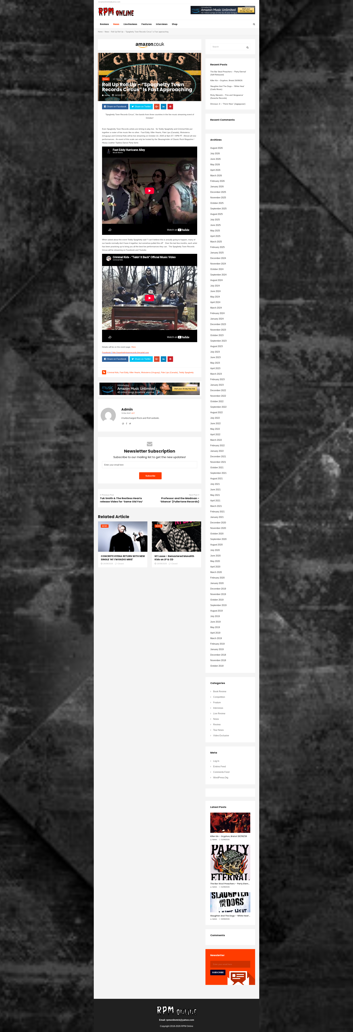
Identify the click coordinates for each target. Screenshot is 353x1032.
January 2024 (217, 319)
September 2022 (218, 407)
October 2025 (217, 203)
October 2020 (217, 533)
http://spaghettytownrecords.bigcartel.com (130, 352)
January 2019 (217, 649)
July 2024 (215, 286)
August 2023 (216, 346)
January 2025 (217, 252)
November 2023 (218, 330)
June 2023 (215, 357)
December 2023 (218, 324)
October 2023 (217, 335)
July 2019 (215, 616)
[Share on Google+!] (157, 106)
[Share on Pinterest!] (170, 106)
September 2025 (218, 208)
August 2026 (216, 148)
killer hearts (134, 372)
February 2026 (217, 181)
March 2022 (216, 440)
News (116, 24)
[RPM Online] (116, 12)
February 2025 (217, 247)
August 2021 (216, 478)
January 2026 (217, 186)
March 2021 (216, 506)
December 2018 (218, 655)
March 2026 (216, 175)
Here (133, 347)
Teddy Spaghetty (186, 372)
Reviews (104, 24)
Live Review (219, 713)
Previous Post (108, 495)
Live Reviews (130, 24)
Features (146, 24)
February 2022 (217, 445)
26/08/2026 (108, 563)
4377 (133, 413)
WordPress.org (220, 777)
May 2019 (215, 627)
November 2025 (218, 197)
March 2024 (216, 308)
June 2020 (215, 555)
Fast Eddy (124, 372)
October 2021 (217, 467)
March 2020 (216, 572)
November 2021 (218, 462)
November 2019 (218, 594)
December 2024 (218, 258)
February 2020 (217, 578)
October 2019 (217, 600)
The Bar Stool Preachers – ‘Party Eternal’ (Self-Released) (228, 73)
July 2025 (215, 219)
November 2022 (218, 396)
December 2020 (218, 522)
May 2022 (215, 429)
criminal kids (113, 372)
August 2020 (216, 544)
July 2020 (215, 550)
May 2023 (215, 363)
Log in (216, 761)
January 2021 (217, 517)
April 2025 (215, 236)
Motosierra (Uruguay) (150, 372)
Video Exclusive (221, 735)
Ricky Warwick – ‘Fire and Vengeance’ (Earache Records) (226, 96)
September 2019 (218, 605)
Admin (107, 95)
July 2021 (215, 484)
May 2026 (215, 164)
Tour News (218, 730)
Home (100, 32)
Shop (174, 24)
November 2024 (218, 264)
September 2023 (218, 341)
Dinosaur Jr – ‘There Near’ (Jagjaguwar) (227, 104)
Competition (219, 697)
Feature (217, 702)
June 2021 (215, 489)
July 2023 (215, 352)
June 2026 (215, 159)
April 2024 (215, 302)
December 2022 (218, 390)
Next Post (193, 495)
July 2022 (215, 418)
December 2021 (218, 456)
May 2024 (215, 297)
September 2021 (218, 473)
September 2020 (218, 539)
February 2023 (217, 379)
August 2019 (216, 611)
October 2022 (217, 401)
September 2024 (218, 275)
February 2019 (217, 644)
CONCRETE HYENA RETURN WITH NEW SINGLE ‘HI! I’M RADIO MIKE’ (123, 557)
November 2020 (218, 528)
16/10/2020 (120, 95)
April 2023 (215, 368)
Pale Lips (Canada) (169, 372)
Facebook (106, 352)
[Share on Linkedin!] (163, 106)
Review (217, 724)
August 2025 (216, 214)
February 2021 (217, 511)
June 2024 (215, 291)
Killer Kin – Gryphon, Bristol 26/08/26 (226, 80)
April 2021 (215, 500)
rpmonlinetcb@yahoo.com (110, 2)
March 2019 (216, 638)
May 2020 (215, 561)
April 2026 (215, 170)
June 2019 (215, 622)
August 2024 (216, 280)
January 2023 (217, 385)
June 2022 (215, 423)
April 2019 (215, 633)
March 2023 (216, 374)
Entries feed (219, 766)
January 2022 (217, 451)
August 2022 (216, 412)
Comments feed (221, 772)
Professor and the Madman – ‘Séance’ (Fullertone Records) (179, 500)
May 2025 (215, 230)
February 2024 (217, 313)
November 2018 (218, 660)
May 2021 (215, 495)
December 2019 (218, 589)
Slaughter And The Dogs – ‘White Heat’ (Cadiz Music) (227, 87)
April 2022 (215, 434)
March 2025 (216, 241)
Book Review (219, 691)
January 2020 (217, 583)
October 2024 (217, 269)
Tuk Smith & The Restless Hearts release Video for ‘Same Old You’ (121, 500)
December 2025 (218, 192)
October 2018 (217, 666)
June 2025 (215, 225)
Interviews (162, 24)
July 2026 (215, 153)
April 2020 (215, 567)
